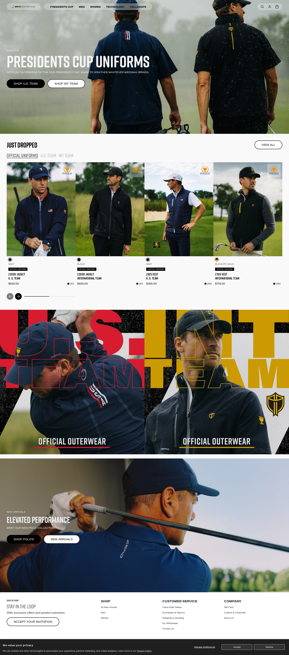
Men (82, 6)
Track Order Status (172, 607)
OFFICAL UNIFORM (18, 269)
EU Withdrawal (170, 623)
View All (268, 145)
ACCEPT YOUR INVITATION (33, 621)
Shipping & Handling (173, 618)
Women (95, 6)
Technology (115, 6)
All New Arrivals (109, 607)
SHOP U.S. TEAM (26, 83)
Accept (236, 647)
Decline (269, 647)
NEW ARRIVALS (62, 539)
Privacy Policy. (144, 650)
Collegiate (138, 6)
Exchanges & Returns (173, 612)
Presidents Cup (61, 6)
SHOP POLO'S (24, 539)
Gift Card (228, 607)
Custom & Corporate (235, 612)
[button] (277, 6)
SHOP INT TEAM (66, 83)
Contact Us (168, 628)
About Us (229, 618)
